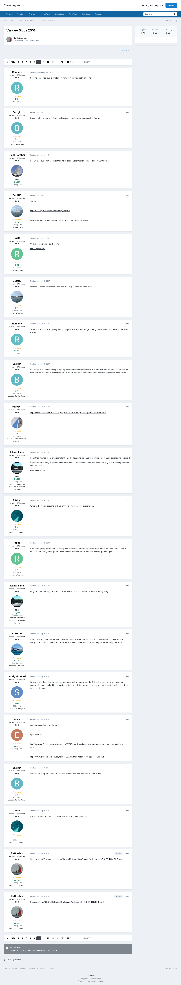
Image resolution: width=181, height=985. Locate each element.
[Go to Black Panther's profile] (17, 171)
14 (57, 62)
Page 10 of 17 (85, 62)
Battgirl (17, 112)
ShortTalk (36, 41)
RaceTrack (45, 14)
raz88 (17, 238)
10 (39, 62)
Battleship (21, 38)
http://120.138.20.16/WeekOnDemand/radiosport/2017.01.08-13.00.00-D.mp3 (90, 859)
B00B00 (17, 633)
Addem (17, 500)
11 (43, 62)
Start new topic (122, 50)
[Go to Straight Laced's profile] (17, 692)
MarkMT (17, 406)
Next (68, 62)
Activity (20, 14)
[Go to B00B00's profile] (17, 649)
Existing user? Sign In (152, 5)
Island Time (17, 452)
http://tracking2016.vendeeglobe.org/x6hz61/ (50, 211)
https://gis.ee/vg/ (37, 248)
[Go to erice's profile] (17, 735)
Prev (13, 62)
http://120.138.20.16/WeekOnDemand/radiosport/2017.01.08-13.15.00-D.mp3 (71, 902)
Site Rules (86, 14)
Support (98, 14)
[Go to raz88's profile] (17, 254)
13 (53, 62)
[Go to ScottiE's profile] (17, 211)
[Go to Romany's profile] (17, 88)
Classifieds (59, 14)
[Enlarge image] (107, 591)
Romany (17, 72)
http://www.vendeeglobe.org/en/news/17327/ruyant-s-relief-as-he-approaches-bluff (67, 757)
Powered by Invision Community (90, 981)
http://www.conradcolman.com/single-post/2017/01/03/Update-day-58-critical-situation (68, 412)
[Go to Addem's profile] (17, 516)
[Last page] (74, 62)
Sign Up (171, 5)
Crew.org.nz (12, 5)
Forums (9, 14)
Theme (90, 975)
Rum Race (73, 14)
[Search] (174, 14)
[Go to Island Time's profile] (17, 468)
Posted (41, 72)
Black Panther (17, 155)
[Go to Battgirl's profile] (17, 128)
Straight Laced (17, 676)
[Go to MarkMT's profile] (17, 423)
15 (62, 62)
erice (17, 719)
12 (48, 62)
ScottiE (17, 195)
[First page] (7, 62)
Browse (32, 14)
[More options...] (127, 72)
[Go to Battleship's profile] (9, 39)
